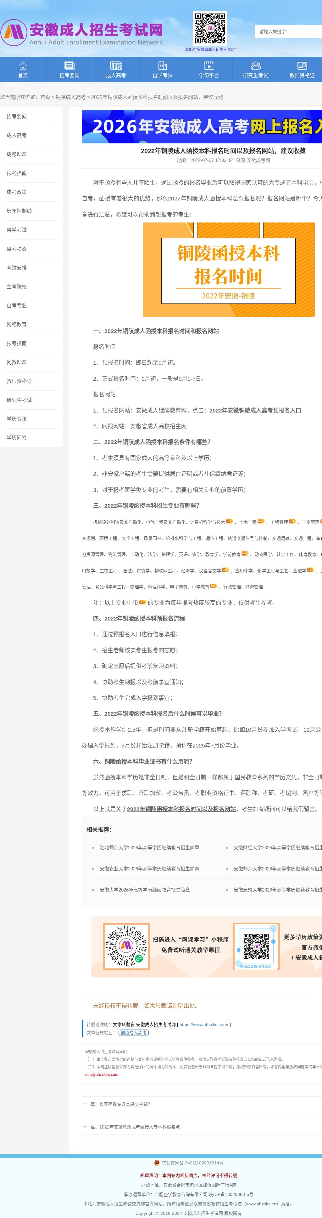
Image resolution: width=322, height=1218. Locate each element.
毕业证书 (149, 762)
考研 (268, 793)
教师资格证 (19, 381)
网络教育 (17, 324)
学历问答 (17, 438)
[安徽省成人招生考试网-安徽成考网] (82, 50)
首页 (23, 75)
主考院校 (17, 286)
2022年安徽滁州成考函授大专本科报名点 (139, 1126)
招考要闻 (69, 75)
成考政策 (17, 192)
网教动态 (17, 362)
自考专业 (17, 305)
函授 (110, 183)
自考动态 (17, 248)
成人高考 (116, 75)
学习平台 (209, 75)
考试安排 (17, 267)
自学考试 (163, 75)
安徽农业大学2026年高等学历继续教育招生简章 (149, 868)
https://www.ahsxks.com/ (204, 1024)
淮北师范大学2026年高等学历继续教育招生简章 (149, 847)
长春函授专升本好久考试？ (125, 1104)
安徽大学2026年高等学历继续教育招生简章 (145, 889)
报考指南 (17, 173)
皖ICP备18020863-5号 (231, 1194)
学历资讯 (17, 419)
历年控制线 (19, 211)
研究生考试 (255, 75)
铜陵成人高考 (71, 97)
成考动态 (17, 154)
